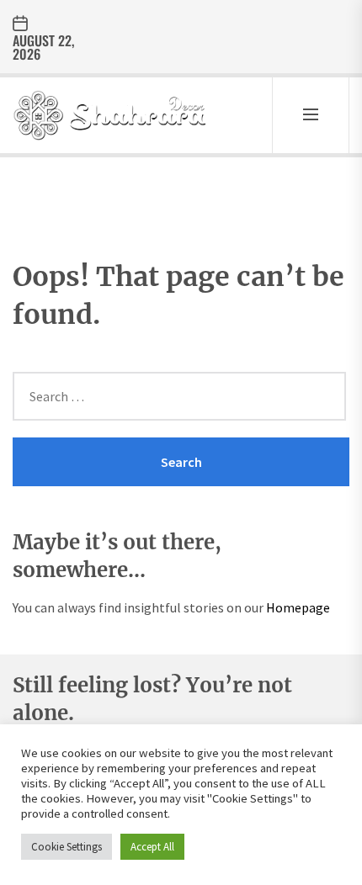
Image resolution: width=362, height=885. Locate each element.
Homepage (298, 607)
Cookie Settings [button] (66, 847)
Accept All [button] (152, 847)
